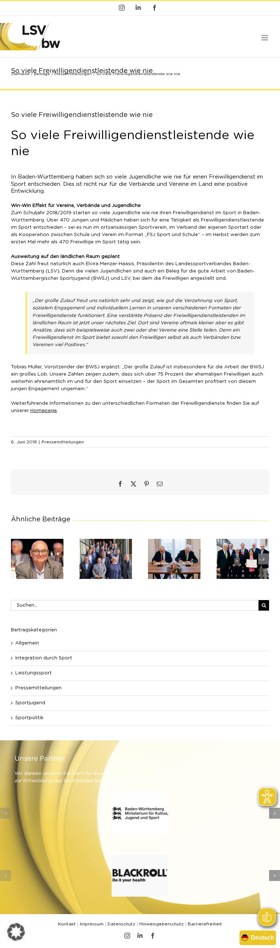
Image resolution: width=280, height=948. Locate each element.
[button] (16, 558)
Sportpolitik (29, 718)
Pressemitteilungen (63, 442)
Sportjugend (30, 703)
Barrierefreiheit (205, 924)
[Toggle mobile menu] (265, 38)
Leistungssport (33, 673)
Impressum (92, 924)
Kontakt (67, 924)
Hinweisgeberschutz (161, 924)
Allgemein (27, 643)
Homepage (43, 410)
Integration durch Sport (43, 658)
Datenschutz (121, 924)
